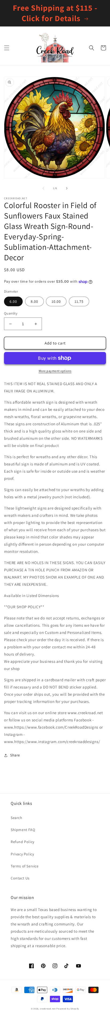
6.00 (13, 301)
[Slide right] (67, 188)
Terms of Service (25, 866)
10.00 (56, 301)
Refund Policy (22, 841)
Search (16, 817)
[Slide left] (43, 188)
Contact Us (20, 878)
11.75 (79, 301)
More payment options (55, 371)
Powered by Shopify (67, 1008)
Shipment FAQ (23, 829)
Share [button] (15, 755)
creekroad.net (48, 1008)
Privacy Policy (22, 854)
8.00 (34, 301)
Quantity (10, 313)
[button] (7, 48)
